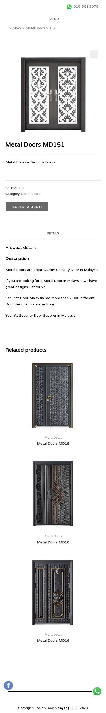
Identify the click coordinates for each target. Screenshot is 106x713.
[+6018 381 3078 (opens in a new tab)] (97, 691)
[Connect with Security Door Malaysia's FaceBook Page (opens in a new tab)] (8, 685)
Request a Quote (27, 207)
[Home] (6, 28)
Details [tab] (53, 233)
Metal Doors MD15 (53, 443)
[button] (94, 54)
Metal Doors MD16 (53, 640)
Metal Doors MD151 (41, 28)
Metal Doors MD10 (53, 542)
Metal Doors (30, 194)
